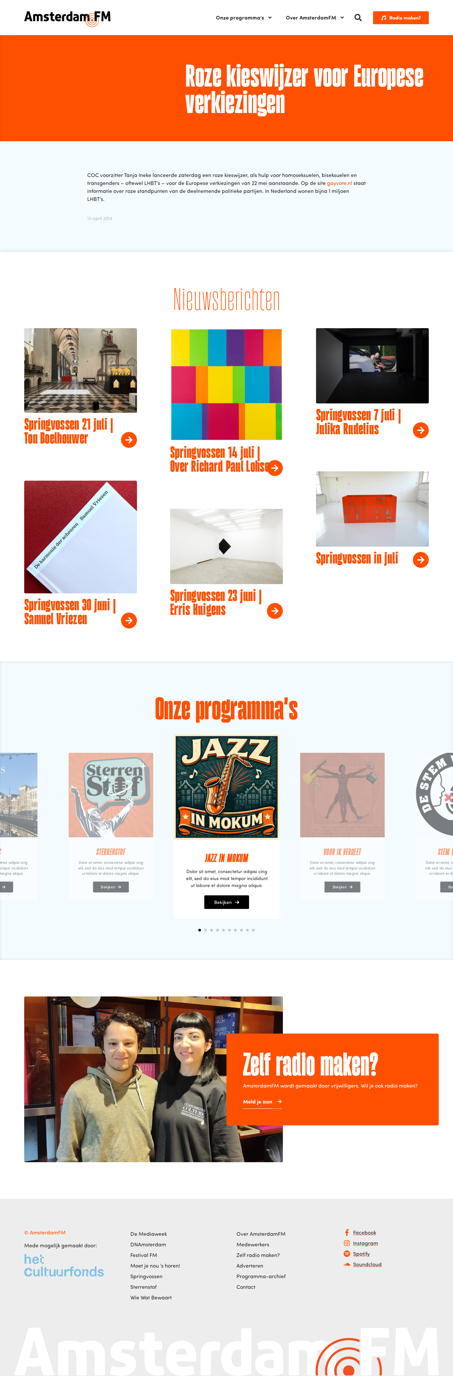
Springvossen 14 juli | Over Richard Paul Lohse (219, 460)
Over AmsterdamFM (311, 17)
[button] (358, 17)
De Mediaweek (148, 1233)
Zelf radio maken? (258, 1255)
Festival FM (143, 1255)
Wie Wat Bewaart (151, 1297)
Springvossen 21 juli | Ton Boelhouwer (68, 432)
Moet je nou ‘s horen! (155, 1265)
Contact (245, 1287)
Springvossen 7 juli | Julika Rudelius (358, 423)
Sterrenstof (143, 1287)
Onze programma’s (240, 17)
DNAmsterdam (148, 1244)
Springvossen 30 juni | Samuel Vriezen (70, 612)
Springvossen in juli (357, 559)
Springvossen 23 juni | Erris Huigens (216, 603)
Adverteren (249, 1265)
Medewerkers (252, 1244)
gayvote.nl (339, 183)
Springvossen (146, 1276)
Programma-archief (261, 1276)
